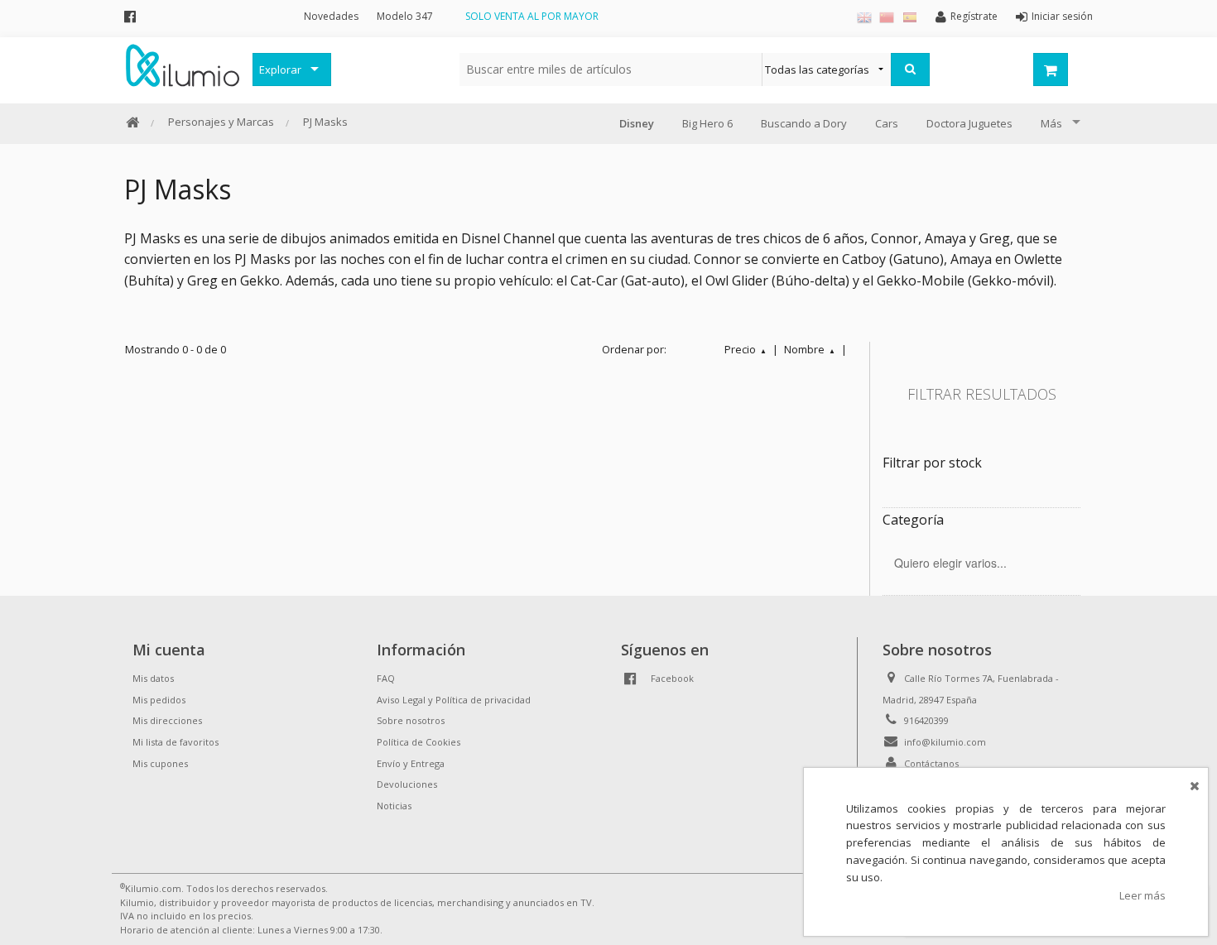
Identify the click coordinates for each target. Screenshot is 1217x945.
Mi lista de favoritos (175, 742)
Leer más (1142, 895)
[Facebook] (130, 16)
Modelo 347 (405, 16)
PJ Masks (325, 121)
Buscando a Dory (804, 123)
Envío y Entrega (411, 763)
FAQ (386, 678)
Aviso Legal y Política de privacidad (454, 699)
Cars (886, 123)
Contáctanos (931, 763)
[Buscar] (910, 69)
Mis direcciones (167, 720)
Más (1051, 123)
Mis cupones (160, 763)
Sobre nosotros (411, 720)
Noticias (394, 805)
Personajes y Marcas (221, 121)
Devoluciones (407, 784)
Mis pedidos (158, 699)
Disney (636, 123)
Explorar (280, 69)
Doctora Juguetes (969, 123)
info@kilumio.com (945, 742)
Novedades (331, 16)
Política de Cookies (418, 742)
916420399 (926, 720)
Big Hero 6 (707, 123)
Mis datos (153, 678)
